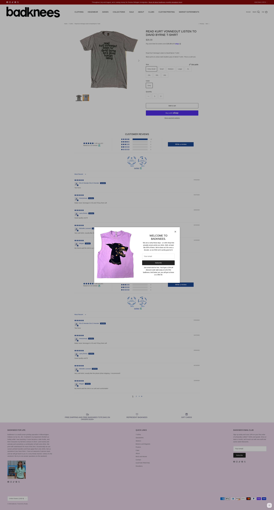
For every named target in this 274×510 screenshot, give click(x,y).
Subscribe (158, 263)
